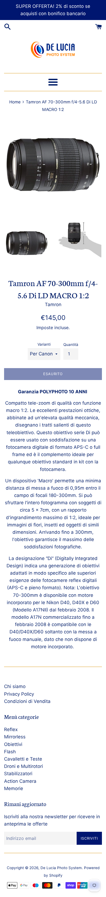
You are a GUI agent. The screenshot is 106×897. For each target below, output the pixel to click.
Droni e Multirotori (23, 766)
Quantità (70, 344)
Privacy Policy (19, 694)
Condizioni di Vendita (27, 701)
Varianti (44, 344)
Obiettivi (13, 744)
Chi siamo (15, 686)
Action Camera (20, 781)
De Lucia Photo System (61, 868)
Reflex (11, 729)
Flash (10, 751)
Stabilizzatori (18, 773)
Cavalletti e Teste (23, 759)
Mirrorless (15, 736)
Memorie (13, 788)
